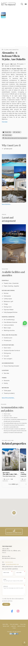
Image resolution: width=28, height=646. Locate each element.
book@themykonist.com (12, 564)
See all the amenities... (8, 398)
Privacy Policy (23, 624)
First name (6, 572)
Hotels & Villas (5, 624)
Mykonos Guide (6, 626)
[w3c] (12, 634)
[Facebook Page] (11, 611)
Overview (4, 122)
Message (5, 586)
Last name (18, 572)
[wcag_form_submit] (16, 634)
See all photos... (6, 204)
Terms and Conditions (14, 624)
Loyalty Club (13, 626)
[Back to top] (24, 642)
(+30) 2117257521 (9, 562)
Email (4, 579)
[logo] (11, 4)
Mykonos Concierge (21, 626)
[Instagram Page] (16, 611)
